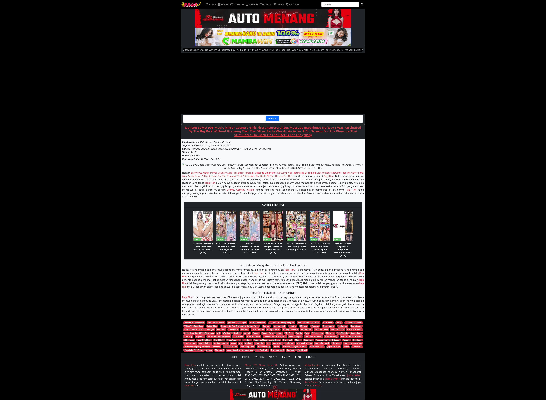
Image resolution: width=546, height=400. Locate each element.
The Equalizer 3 (277, 350)
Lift (218, 333)
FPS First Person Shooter (351, 336)
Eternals (244, 329)
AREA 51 (273, 357)
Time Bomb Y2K (253, 336)
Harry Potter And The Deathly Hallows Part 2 (240, 326)
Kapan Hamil (356, 333)
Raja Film (329, 176)
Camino (292, 326)
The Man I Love (337, 329)
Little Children (258, 329)
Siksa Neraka (328, 326)
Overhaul (291, 350)
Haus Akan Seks (316, 346)
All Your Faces (317, 333)
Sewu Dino (259, 343)
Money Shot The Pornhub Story (240, 350)
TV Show (259, 365)
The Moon (336, 343)
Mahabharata (312, 365)
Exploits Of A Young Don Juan (281, 322)
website (189, 385)
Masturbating (264, 346)
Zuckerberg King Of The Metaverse (199, 333)
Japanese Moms (230, 346)
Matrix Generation (257, 322)
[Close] (274, 387)
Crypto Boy (277, 343)
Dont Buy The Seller (313, 336)
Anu (240, 343)
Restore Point (267, 333)
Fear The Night (262, 350)
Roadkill (237, 333)
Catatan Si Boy (331, 336)
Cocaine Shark (190, 343)
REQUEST (310, 357)
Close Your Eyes (233, 340)
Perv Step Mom (247, 346)
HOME (234, 357)
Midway (303, 326)
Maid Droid (302, 350)
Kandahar (357, 340)
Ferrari (279, 333)
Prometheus (306, 329)
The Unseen (238, 336)
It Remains (189, 340)
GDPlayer (272, 118)
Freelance (308, 340)
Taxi (307, 333)
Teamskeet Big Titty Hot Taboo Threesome (202, 346)
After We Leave (321, 329)
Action (250, 189)
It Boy (338, 322)
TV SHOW (259, 357)
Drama (230, 189)
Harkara (248, 343)
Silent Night (219, 340)
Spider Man (212, 326)
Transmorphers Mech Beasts (327, 340)
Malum (298, 340)
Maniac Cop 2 (279, 326)
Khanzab (315, 326)
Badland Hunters (354, 329)
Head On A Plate (204, 340)
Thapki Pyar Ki (333, 378)
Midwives (330, 333)
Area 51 (272, 365)
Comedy (240, 189)
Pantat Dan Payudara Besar (294, 346)
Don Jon (266, 326)
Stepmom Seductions (353, 343)
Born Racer (327, 322)
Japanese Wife (334, 346)
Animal (247, 333)
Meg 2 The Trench (322, 343)
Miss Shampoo (295, 336)
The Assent (233, 329)
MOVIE (246, 357)
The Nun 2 (219, 350)
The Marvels (342, 333)
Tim (268, 343)
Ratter (276, 346)
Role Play (188, 336)
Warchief (227, 333)
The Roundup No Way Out (275, 336)
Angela (209, 350)
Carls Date (289, 343)
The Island (357, 346)
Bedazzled (342, 326)
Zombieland (356, 326)
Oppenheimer (205, 343)
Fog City (246, 340)
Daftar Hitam (314, 385)
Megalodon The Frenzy (194, 350)
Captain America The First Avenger (199, 329)
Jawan (233, 343)
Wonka (299, 333)
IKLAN (297, 357)
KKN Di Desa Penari (216, 322)
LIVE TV (286, 357)
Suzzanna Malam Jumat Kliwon (267, 340)
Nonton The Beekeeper (194, 322)
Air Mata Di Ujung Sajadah (219, 336)
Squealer (346, 340)
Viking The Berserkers (193, 326)
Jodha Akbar (354, 375)
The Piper (289, 333)
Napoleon (200, 336)
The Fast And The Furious (308, 322)
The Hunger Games (353, 322)
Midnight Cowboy (290, 329)
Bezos (346, 346)
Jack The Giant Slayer (237, 322)
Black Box (221, 329)
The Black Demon (304, 343)
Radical (256, 333)
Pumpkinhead (273, 329)
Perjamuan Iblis (221, 343)
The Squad (287, 340)
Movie (248, 365)
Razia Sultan (311, 382)
